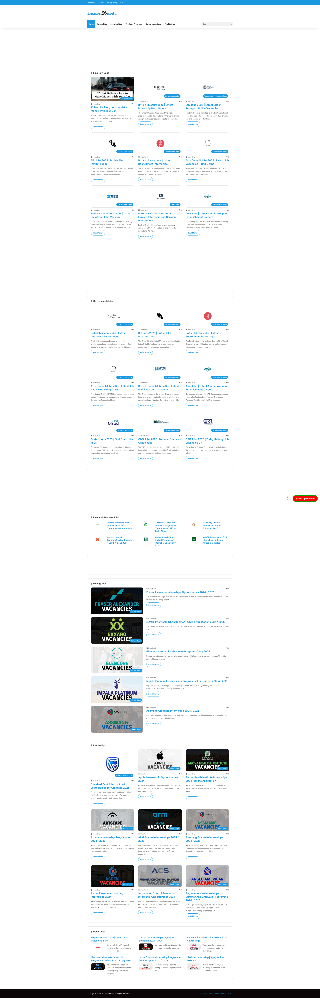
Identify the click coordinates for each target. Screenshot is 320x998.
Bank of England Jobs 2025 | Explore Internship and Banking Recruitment (157, 217)
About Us (92, 2)
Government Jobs (153, 24)
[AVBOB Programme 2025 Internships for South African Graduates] (194, 539)
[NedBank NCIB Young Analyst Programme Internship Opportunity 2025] (146, 539)
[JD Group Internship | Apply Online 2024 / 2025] (194, 966)
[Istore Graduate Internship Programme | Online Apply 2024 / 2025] (146, 966)
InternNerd (96, 104)
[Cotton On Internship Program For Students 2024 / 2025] (146, 946)
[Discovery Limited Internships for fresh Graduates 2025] (194, 524)
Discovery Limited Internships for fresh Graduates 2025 (212, 525)
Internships (102, 24)
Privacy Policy (112, 2)
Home (91, 24)
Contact (101, 2)
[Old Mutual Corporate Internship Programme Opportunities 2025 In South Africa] (146, 524)
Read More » (98, 127)
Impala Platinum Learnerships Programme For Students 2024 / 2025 (187, 681)
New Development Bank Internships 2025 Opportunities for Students (119, 525)
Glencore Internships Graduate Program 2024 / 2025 (178, 651)
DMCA (122, 2)
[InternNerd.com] (102, 12)
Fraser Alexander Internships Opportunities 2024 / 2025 (180, 592)
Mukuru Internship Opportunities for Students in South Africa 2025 (119, 540)
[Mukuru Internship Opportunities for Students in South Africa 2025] (98, 539)
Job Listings (170, 24)
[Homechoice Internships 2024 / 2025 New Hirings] (194, 946)
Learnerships (116, 24)
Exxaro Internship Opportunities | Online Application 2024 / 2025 (185, 621)
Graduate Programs (133, 24)
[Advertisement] (160, 47)
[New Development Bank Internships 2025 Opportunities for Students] (98, 524)
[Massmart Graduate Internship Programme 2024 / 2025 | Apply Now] (98, 966)
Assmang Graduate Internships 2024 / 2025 (172, 710)
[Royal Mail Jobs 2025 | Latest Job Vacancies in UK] (98, 946)
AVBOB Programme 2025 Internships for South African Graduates (214, 540)
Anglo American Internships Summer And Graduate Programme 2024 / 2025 (207, 897)
